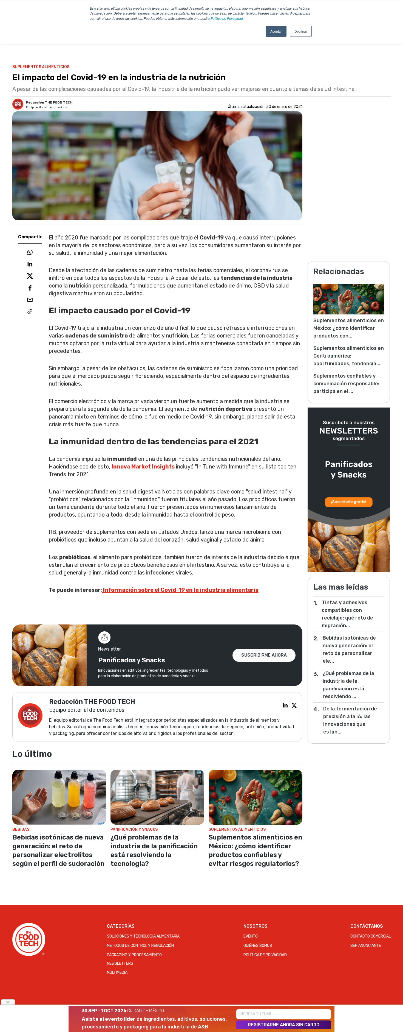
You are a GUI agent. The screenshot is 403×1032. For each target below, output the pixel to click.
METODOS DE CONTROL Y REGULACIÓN (140, 945)
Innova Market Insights (143, 466)
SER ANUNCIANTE (365, 945)
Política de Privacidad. (227, 18)
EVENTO (250, 936)
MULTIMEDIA (117, 972)
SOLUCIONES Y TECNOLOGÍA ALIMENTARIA (143, 936)
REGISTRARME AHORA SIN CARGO (283, 1024)
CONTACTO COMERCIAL (370, 936)
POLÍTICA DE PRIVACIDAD (265, 955)
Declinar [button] (300, 31)
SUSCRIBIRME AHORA (264, 655)
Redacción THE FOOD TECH (49, 102)
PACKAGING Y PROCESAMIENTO (134, 955)
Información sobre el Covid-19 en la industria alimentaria (180, 590)
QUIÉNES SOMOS (257, 945)
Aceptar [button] (276, 31)
